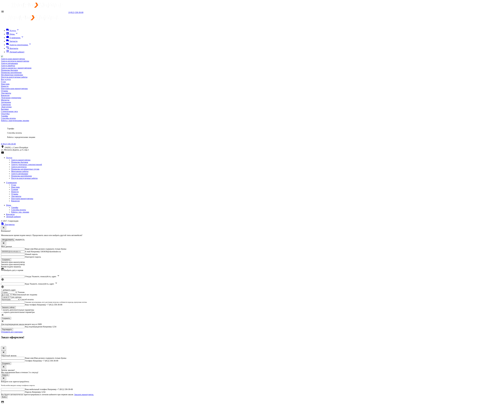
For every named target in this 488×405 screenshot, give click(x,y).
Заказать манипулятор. (84, 394)
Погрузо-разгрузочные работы (14, 77)
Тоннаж (21, 292)
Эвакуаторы (6, 107)
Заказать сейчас (8, 307)
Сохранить (6, 318)
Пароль (28, 392)
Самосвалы (6, 104)
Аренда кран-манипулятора (13, 59)
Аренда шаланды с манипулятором (16, 68)
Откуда (28, 276)
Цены (8, 205)
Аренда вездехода (19, 167)
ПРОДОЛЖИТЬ (8, 240)
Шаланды (5, 100)
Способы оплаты (8, 118)
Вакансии (5, 95)
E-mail (27, 251)
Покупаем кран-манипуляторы (14, 88)
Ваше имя (29, 249)
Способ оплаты (27, 299)
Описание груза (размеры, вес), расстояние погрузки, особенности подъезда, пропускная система (56, 302)
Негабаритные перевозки (12, 75)
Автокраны (6, 102)
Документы (6, 93)
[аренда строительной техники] (37, 12)
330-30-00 (76, 12)
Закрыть (5, 375)
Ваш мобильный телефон (36, 389)
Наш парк (5, 84)
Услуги (9, 158)
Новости (5, 86)
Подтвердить (7, 329)
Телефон (28, 361)
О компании (11, 182)
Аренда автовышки (9, 63)
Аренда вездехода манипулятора (15, 61)
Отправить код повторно (12, 332)
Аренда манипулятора (20, 160)
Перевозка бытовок (9, 70)
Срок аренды (15, 297)
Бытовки (5, 109)
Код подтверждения (33, 327)
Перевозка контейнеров (11, 72)
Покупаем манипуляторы (22, 198)
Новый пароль (31, 254)
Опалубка (5, 114)
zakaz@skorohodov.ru (14, 153)
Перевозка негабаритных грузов (25, 169)
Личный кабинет (13, 217)
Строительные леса (9, 111)
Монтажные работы (19, 171)
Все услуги (6, 79)
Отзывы (4, 91)
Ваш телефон (30, 305)
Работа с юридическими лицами (15, 120)
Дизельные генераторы (11, 98)
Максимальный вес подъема (25, 295)
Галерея (14, 189)
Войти (4, 397)
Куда (27, 284)
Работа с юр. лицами (20, 212)
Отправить (6, 363)
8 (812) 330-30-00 (8, 144)
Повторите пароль (33, 257)
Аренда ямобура (8, 66)
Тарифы (4, 116)
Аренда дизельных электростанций (26, 164)
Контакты (10, 214)
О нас (3, 82)
